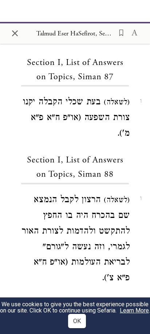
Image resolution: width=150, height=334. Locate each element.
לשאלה (116, 103)
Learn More (134, 310)
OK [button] (77, 321)
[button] (119, 32)
